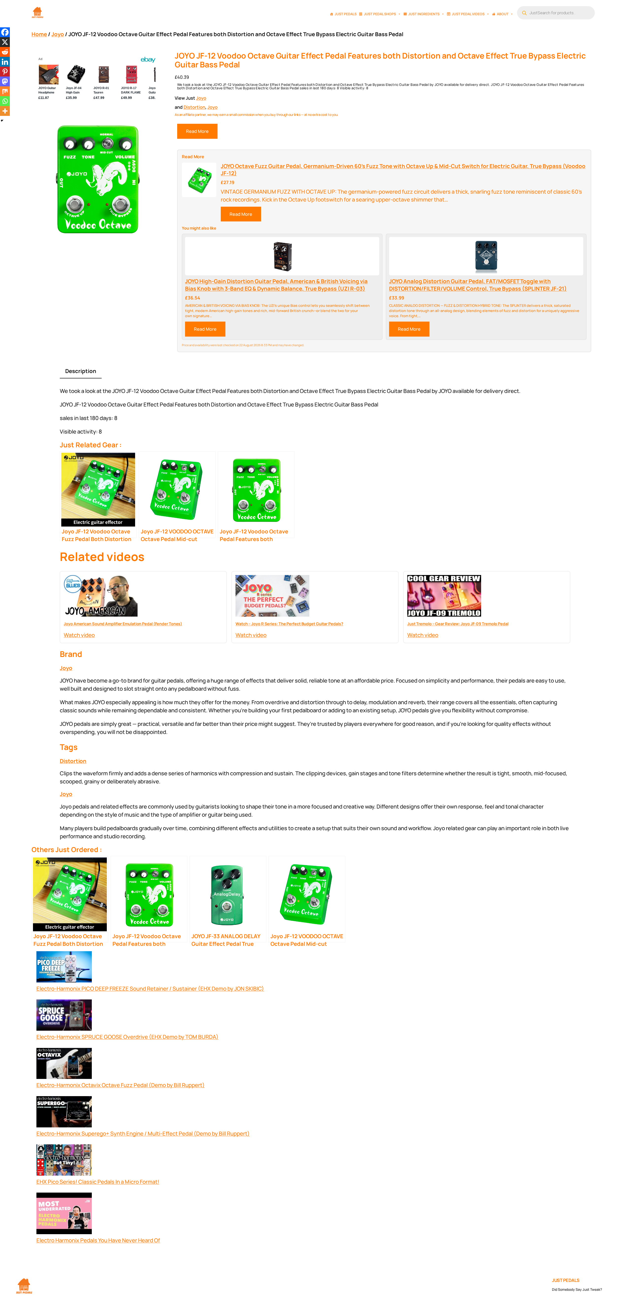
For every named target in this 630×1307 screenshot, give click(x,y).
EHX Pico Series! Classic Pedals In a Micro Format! (97, 1181)
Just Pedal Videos (468, 14)
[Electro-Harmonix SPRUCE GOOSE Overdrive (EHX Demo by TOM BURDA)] (64, 1016)
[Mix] (5, 91)
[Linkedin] (5, 62)
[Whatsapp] (5, 101)
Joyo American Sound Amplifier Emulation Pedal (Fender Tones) (123, 623)
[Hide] (2, 121)
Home (39, 34)
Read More (197, 131)
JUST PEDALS (566, 1280)
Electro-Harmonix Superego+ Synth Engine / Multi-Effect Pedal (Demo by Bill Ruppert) (143, 1133)
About (502, 14)
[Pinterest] (5, 72)
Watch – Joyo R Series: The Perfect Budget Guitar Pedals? (289, 623)
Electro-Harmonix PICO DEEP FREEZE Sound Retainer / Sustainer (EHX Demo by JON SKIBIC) (150, 988)
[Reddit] (5, 52)
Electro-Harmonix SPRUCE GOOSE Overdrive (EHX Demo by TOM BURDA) (127, 1037)
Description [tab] (80, 371)
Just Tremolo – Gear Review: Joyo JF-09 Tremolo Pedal (457, 623)
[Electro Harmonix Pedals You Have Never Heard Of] (64, 1214)
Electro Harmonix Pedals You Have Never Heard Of (98, 1240)
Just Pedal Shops (380, 14)
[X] (5, 42)
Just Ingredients (424, 14)
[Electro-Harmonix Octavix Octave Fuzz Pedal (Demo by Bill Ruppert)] (64, 1064)
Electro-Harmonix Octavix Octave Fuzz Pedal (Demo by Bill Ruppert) (120, 1085)
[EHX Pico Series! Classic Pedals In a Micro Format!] (64, 1161)
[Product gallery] (97, 178)
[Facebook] (5, 32)
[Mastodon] (5, 81)
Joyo (57, 34)
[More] (5, 111)
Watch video (79, 635)
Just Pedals (346, 14)
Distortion (194, 107)
